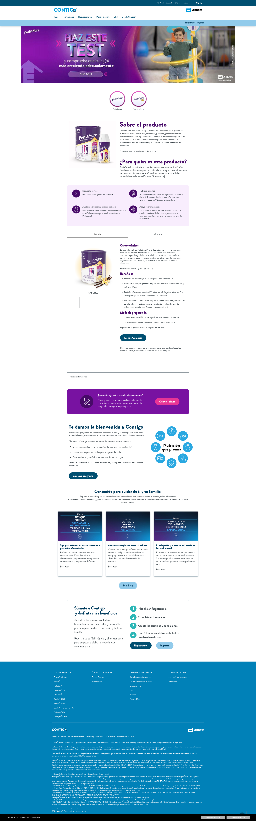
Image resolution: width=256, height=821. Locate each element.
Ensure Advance (60, 677)
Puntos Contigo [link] (103, 17)
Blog (131, 690)
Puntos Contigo (98, 677)
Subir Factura (97, 681)
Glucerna (58, 694)
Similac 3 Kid (59, 699)
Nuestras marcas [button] (85, 17)
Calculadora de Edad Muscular (141, 681)
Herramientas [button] (68, 17)
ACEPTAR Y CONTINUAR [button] (213, 817)
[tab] (97, 235)
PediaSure (58, 686)
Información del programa (177, 677)
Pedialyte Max (59, 712)
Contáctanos (172, 681)
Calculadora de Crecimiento (140, 677)
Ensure (57, 681)
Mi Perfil (133, 694)
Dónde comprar (136, 686)
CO (197, 3)
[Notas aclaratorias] (183, 377)
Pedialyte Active (60, 716)
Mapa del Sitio (135, 699)
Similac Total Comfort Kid (64, 708)
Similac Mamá (59, 703)
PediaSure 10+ (60, 690)
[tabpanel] (128, 298)
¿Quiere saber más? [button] (238, 817)
